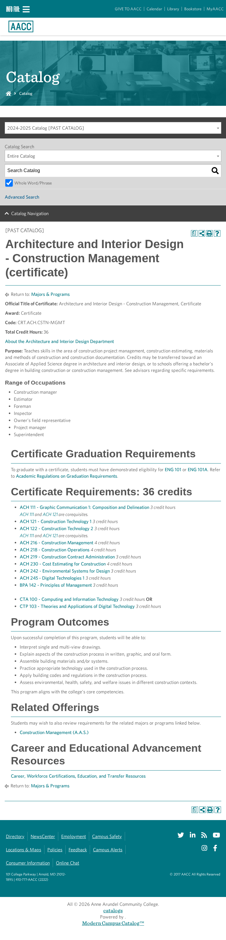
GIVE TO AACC (128, 9)
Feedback (78, 849)
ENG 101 (173, 469)
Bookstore (193, 9)
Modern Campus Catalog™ (113, 923)
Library (173, 9)
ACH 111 (27, 514)
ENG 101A (197, 469)
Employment (73, 836)
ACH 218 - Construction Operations (54, 550)
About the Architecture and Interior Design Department (59, 341)
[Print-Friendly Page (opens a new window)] (209, 233)
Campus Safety (107, 836)
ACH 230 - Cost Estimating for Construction (63, 564)
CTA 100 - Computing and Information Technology (69, 599)
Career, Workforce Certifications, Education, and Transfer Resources (78, 776)
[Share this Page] (202, 233)
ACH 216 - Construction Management (56, 542)
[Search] (215, 170)
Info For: (13, 9)
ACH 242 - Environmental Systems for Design (65, 571)
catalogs (113, 910)
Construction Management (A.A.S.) (54, 732)
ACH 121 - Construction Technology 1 (56, 521)
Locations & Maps (23, 849)
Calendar (154, 9)
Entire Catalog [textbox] (21, 156)
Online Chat (67, 863)
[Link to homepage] (21, 26)
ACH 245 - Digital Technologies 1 (52, 578)
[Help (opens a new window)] (217, 233)
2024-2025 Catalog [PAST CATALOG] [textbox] (45, 128)
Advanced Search (22, 197)
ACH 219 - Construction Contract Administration (67, 557)
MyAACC (215, 9)
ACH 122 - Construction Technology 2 (56, 528)
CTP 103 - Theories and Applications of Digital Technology (77, 606)
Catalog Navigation (30, 213)
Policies (54, 849)
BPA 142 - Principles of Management (56, 585)
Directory (15, 836)
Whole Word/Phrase (33, 182)
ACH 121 (50, 514)
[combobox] (113, 128)
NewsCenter (43, 836)
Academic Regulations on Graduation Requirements (66, 476)
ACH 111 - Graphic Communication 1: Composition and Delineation (84, 507)
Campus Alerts (107, 849)
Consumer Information (28, 863)
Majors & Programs (50, 294)
